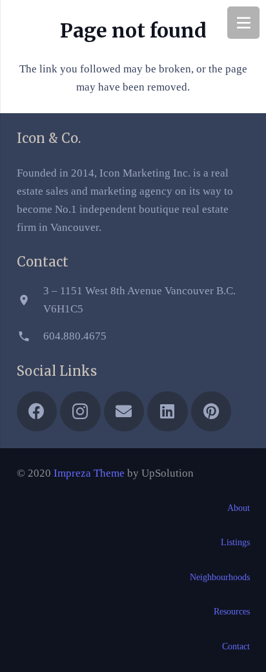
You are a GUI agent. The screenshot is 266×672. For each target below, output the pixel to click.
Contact (236, 646)
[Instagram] (80, 411)
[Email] (124, 411)
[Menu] (243, 22)
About (238, 508)
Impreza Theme (89, 473)
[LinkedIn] (167, 411)
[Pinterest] (211, 411)
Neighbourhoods (220, 577)
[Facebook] (37, 411)
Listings (235, 542)
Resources (232, 611)
